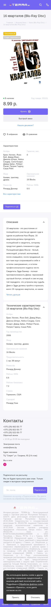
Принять (15, 598)
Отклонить (35, 598)
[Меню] (5, 5)
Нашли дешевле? (25, 125)
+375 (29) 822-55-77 (12, 430)
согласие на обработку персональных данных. (25, 498)
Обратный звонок (10, 435)
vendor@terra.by (10, 448)
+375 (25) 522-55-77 (12, 432)
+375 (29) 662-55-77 (12, 427)
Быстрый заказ (25, 118)
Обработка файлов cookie (31, 584)
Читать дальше (13, 295)
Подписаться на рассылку (15, 475)
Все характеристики (11, 194)
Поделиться (10, 207)
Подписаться (40, 490)
